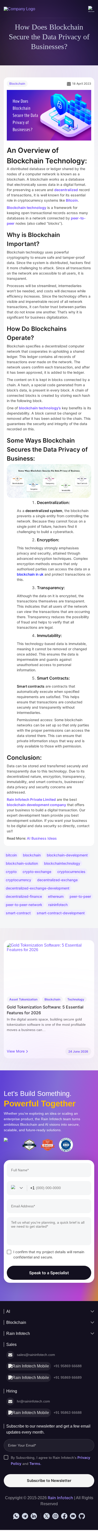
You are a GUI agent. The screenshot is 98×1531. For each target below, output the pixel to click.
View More (16, 1051)
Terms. (35, 1464)
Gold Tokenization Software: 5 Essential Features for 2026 (45, 1009)
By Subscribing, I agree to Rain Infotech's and (52, 1461)
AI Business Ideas (42, 838)
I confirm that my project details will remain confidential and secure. (48, 1254)
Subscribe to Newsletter (49, 1481)
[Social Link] (16, 1517)
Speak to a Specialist (49, 1272)
